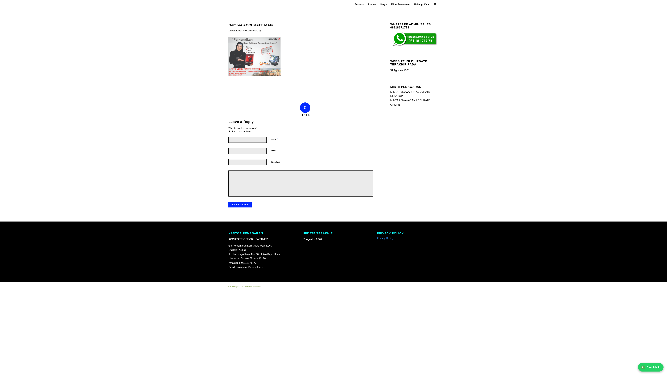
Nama (274, 139)
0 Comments (251, 31)
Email (274, 150)
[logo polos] (233, 4)
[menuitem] (359, 4)
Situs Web (275, 162)
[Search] (435, 4)
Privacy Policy (385, 238)
